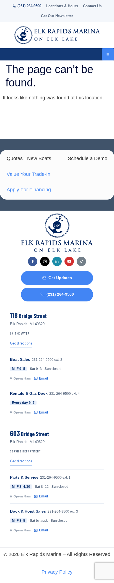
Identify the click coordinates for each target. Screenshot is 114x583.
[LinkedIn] (57, 261)
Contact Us (92, 6)
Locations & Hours (62, 6)
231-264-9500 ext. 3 (63, 511)
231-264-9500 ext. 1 (55, 477)
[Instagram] (45, 261)
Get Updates (60, 278)
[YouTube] (69, 261)
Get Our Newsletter (57, 16)
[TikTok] (81, 261)
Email (43, 378)
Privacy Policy (57, 572)
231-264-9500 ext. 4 (64, 394)
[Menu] (108, 54)
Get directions (21, 343)
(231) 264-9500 (29, 6)
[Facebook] (32, 261)
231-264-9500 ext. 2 (47, 360)
